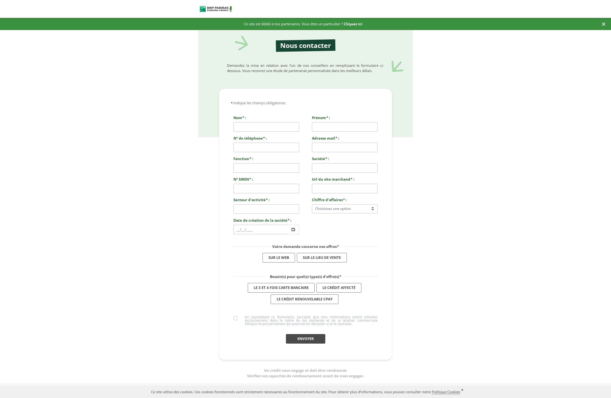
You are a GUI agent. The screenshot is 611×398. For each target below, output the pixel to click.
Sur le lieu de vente (322, 257)
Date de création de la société (260, 220)
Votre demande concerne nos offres (304, 246)
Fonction (241, 158)
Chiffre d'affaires (327, 199)
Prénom (319, 117)
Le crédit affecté (338, 287)
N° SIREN (241, 179)
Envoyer (305, 338)
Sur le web (279, 257)
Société (318, 158)
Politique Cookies (446, 391)
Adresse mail (323, 138)
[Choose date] (293, 229)
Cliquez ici (353, 23)
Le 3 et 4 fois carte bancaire (281, 287)
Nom (237, 117)
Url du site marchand (331, 179)
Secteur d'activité (249, 199)
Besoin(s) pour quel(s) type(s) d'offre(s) (304, 276)
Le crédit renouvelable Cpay (304, 299)
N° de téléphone (248, 138)
